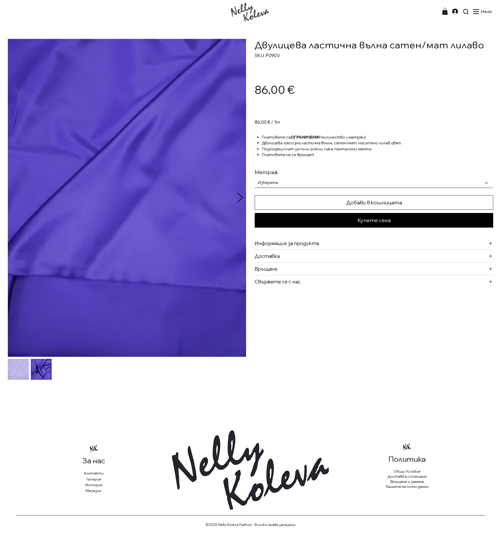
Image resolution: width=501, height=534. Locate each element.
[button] (445, 11)
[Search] (466, 11)
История (93, 485)
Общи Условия (406, 471)
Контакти (94, 473)
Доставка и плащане (407, 476)
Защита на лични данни (406, 486)
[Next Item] (240, 197)
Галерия (94, 479)
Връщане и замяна (407, 481)
